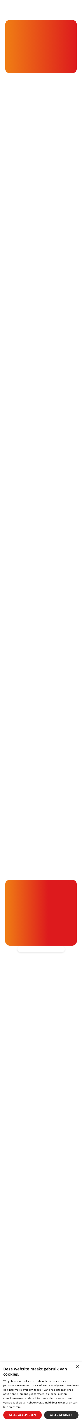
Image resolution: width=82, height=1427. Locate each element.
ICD (8, 1349)
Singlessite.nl (47, 392)
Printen (44, 442)
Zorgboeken (16, 1224)
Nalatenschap (18, 1271)
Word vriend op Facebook (40, 1090)
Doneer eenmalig (21, 1254)
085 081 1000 (29, 1058)
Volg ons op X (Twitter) (38, 1101)
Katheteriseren (19, 1357)
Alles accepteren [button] (22, 1415)
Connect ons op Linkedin (39, 1112)
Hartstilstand (17, 1310)
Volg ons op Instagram (37, 1123)
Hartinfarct (15, 1293)
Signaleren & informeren (27, 1165)
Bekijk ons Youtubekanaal (39, 1135)
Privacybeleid (29, 1407)
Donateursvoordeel (23, 1246)
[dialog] (41, 1394)
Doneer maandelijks (23, 1263)
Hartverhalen (17, 1199)
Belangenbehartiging (24, 1156)
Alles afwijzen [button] (61, 1415)
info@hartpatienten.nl (36, 1069)
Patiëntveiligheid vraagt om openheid (39, 1190)
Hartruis (12, 1301)
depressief (15, 170)
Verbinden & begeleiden (27, 1173)
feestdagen (46, 225)
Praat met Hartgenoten (26, 1207)
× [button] (77, 1366)
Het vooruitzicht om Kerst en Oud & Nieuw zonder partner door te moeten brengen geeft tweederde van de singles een (40, 149)
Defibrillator (16, 1340)
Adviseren (14, 1182)
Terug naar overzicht (45, 425)
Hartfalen (14, 1319)
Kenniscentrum (19, 1216)
